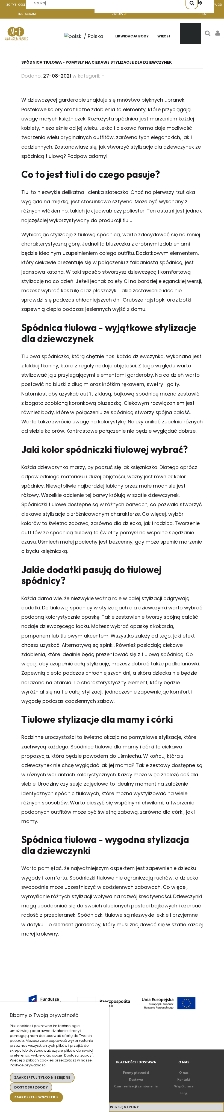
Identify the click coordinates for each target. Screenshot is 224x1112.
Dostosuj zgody (31, 1087)
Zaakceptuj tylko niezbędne (42, 1077)
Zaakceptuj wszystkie (36, 1097)
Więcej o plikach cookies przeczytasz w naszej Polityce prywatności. (51, 1063)
